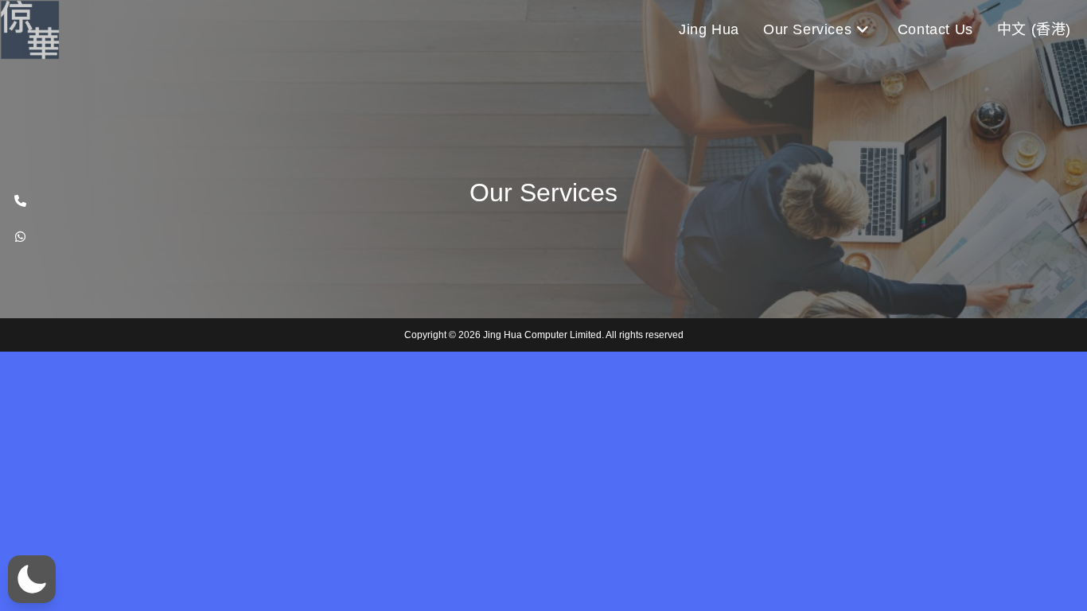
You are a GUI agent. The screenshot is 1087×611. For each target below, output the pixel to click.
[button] (32, 579)
